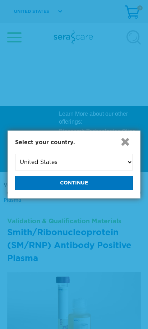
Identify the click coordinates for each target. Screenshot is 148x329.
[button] (125, 141)
